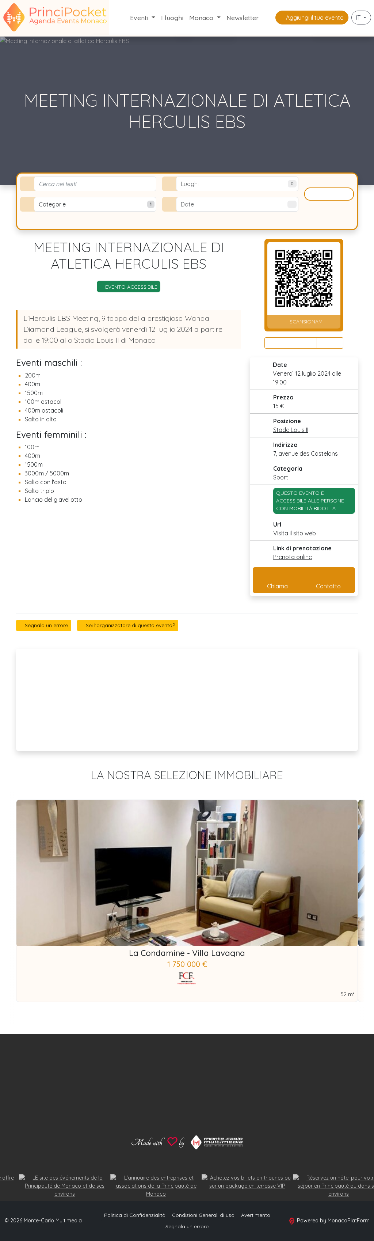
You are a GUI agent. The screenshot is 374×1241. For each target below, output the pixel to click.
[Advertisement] (187, 700)
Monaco (202, 18)
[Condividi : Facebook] (277, 343)
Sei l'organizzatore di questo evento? (129, 625)
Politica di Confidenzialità (134, 1215)
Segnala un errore (45, 625)
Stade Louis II (290, 429)
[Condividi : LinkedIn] (330, 343)
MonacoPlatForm (349, 1220)
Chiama (277, 586)
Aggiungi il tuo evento (314, 17)
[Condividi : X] (304, 343)
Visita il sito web (294, 533)
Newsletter (242, 18)
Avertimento (255, 1215)
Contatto (328, 586)
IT (359, 17)
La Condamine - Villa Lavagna (187, 953)
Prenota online (292, 557)
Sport (280, 477)
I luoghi (172, 18)
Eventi (140, 18)
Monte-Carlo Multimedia (53, 1220)
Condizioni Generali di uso (203, 1215)
